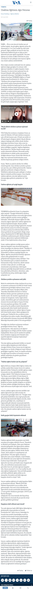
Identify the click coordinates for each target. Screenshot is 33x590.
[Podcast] (24, 580)
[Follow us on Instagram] (13, 580)
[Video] (12, 588)
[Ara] (28, 588)
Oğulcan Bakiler (14, 14)
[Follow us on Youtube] (9, 580)
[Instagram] (20, 588)
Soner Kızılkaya (5, 14)
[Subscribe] (28, 580)
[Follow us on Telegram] (17, 580)
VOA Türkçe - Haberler (10, 110)
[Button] (29, 21)
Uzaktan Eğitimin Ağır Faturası (12, 108)
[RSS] (21, 580)
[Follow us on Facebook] (2, 580)
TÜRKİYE (3, 7)
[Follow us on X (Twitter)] (6, 580)
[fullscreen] (30, 121)
